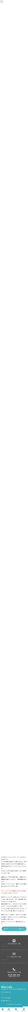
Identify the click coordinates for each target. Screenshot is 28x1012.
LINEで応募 (9, 1010)
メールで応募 (16, 1010)
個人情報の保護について (6, 1000)
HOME (3, 1010)
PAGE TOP (25, 1005)
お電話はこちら (23, 1010)
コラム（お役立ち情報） (6, 997)
